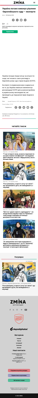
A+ (3, 23)
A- (8, 23)
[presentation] (4, 272)
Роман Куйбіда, (5, 104)
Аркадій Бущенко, (12, 101)
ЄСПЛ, (18, 101)
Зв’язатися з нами (19, 380)
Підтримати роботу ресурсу (19, 370)
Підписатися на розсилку (19, 375)
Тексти (19, 341)
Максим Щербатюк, (27, 101)
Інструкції (19, 343)
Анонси (19, 347)
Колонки (19, 345)
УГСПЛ (11, 104)
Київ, (21, 101)
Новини (19, 338)
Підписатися (10, 31)
